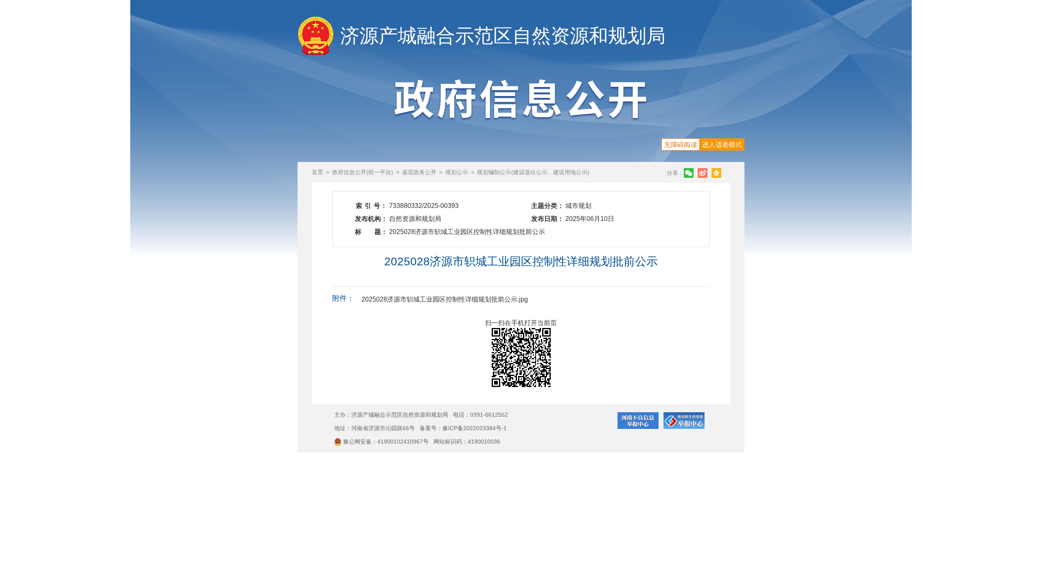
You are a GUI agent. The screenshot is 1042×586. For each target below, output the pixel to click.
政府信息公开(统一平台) (362, 172)
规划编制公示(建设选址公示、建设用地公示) (533, 172)
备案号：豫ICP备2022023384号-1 (463, 428)
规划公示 (456, 172)
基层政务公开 (419, 172)
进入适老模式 (722, 144)
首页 (317, 172)
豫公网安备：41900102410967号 (386, 441)
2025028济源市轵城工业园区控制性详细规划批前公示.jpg (444, 299)
